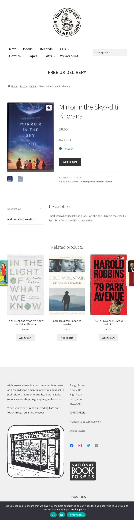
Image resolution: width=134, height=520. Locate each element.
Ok (53, 514)
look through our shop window (25, 412)
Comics (15, 56)
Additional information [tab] (21, 219)
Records (46, 49)
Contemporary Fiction (92, 181)
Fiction (32, 86)
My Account (68, 56)
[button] (49, 108)
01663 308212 (77, 412)
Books (27, 49)
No (62, 514)
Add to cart (70, 161)
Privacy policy (76, 514)
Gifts (48, 56)
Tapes (32, 56)
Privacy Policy (78, 496)
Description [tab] (14, 209)
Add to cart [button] (25, 337)
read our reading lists (41, 408)
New (12, 49)
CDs (63, 49)
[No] (129, 510)
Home (14, 86)
